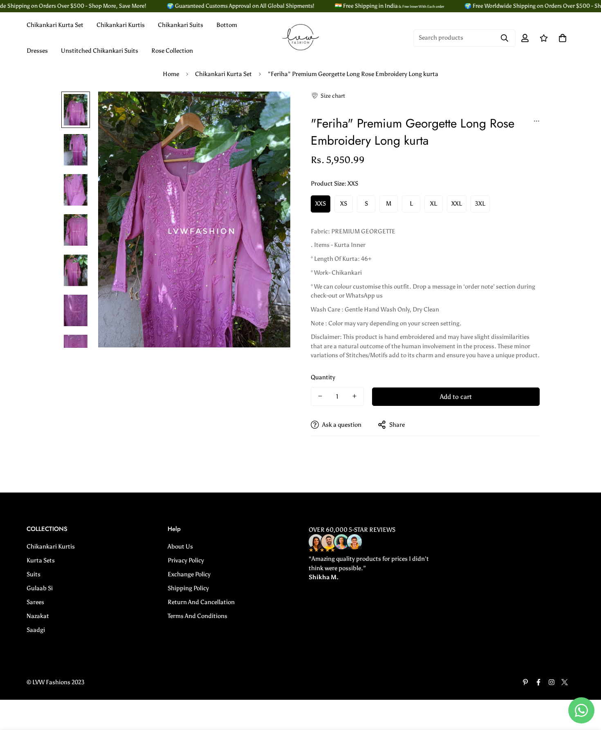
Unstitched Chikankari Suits (99, 50)
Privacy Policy (186, 560)
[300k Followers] (538, 682)
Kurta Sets (41, 560)
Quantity (323, 377)
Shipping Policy (188, 588)
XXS (320, 203)
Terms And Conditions (197, 616)
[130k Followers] (551, 682)
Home (171, 74)
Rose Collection (172, 50)
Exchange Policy (189, 574)
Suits (33, 574)
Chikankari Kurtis (120, 25)
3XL (480, 203)
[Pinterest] (525, 682)
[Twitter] (564, 682)
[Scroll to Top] (585, 685)
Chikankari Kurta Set (55, 25)
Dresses (37, 50)
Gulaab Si (40, 588)
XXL (456, 203)
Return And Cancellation (201, 602)
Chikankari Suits (180, 25)
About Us (180, 546)
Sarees (35, 602)
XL (433, 203)
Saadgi (36, 630)
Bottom (226, 25)
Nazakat (38, 616)
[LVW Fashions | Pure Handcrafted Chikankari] (300, 38)
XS (343, 203)
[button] (328, 96)
